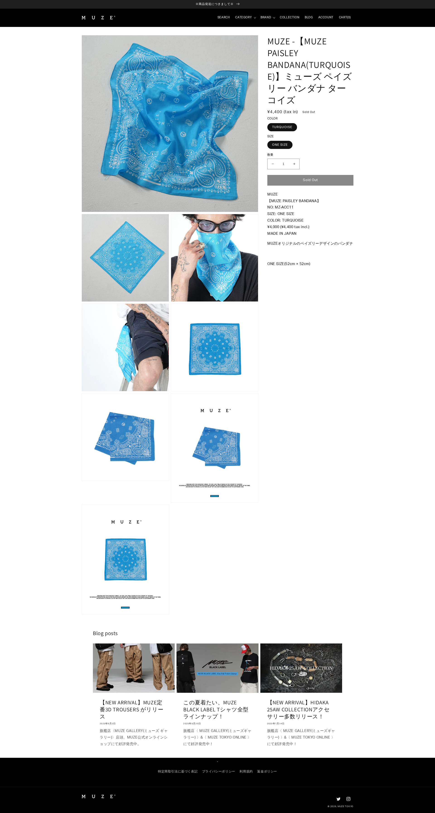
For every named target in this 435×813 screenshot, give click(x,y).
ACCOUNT (326, 17)
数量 (270, 154)
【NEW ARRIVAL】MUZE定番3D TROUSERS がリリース (131, 709)
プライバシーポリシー (218, 771)
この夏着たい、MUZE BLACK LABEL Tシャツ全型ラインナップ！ (216, 709)
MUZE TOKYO (345, 806)
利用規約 (246, 771)
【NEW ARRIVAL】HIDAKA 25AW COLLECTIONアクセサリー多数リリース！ (298, 709)
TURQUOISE (282, 127)
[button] (245, 17)
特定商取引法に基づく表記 (178, 771)
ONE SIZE (280, 144)
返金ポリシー (267, 771)
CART (345, 17)
